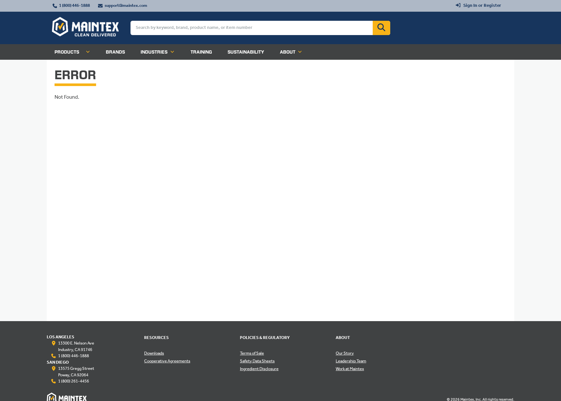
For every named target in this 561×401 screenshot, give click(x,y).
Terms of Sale (252, 353)
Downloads (154, 353)
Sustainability (246, 52)
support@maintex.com (126, 6)
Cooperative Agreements (167, 361)
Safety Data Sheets (257, 361)
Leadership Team (351, 361)
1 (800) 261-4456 (73, 381)
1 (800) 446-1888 (74, 6)
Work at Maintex (350, 369)
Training (201, 52)
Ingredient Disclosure (259, 369)
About (287, 52)
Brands (115, 52)
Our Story (345, 353)
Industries (154, 52)
